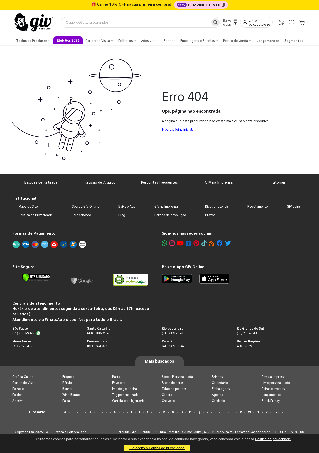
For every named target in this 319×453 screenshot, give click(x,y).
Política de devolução (170, 215)
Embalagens (221, 388)
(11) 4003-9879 (23, 333)
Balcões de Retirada (40, 182)
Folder (17, 394)
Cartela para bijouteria (128, 400)
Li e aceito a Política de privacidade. (157, 448)
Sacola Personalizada (177, 376)
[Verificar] (36, 278)
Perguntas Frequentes (159, 182)
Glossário (37, 411)
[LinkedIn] (188, 243)
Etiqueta (68, 376)
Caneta (167, 394)
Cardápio (218, 400)
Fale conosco (81, 215)
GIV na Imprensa (219, 182)
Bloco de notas (172, 382)
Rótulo (67, 382)
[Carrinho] (302, 22)
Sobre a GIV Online (85, 206)
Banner (67, 388)
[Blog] (211, 243)
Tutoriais (278, 182)
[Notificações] (291, 22)
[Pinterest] (196, 243)
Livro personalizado (276, 382)
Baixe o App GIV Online (183, 266)
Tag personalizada (125, 394)
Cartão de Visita (23, 382)
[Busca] (215, 22)
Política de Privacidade (36, 215)
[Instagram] (172, 243)
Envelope (118, 382)
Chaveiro (168, 400)
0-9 (276, 412)
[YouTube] (180, 243)
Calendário (220, 382)
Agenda (217, 394)
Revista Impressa (273, 376)
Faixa (66, 400)
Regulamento (257, 206)
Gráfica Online (22, 376)
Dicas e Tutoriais (216, 206)
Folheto (18, 388)
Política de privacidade (273, 439)
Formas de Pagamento (34, 233)
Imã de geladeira (124, 388)
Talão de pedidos (174, 388)
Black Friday (271, 400)
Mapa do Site (28, 206)
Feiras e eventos (273, 388)
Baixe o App (126, 206)
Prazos (210, 215)
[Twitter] (228, 243)
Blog (121, 215)
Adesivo (17, 400)
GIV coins (293, 206)
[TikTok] (204, 243)
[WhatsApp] (281, 22)
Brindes (217, 376)
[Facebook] (220, 243)
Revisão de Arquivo (100, 182)
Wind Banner (71, 394)
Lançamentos (271, 394)
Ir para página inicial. (177, 129)
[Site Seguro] (82, 280)
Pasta (116, 376)
